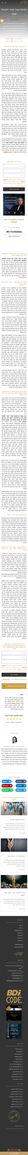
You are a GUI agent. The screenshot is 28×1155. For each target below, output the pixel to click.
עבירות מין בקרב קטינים (17, 820)
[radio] (20, 719)
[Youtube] (19, 1150)
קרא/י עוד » (21, 833)
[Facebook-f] (12, 1150)
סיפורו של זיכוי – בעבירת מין (16, 856)
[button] (6, 2)
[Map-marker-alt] (8, 1150)
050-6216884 (6, 679)
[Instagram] (15, 1150)
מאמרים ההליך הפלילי (13, 18)
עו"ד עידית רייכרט (23, 18)
